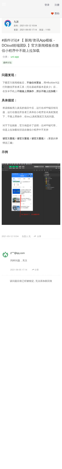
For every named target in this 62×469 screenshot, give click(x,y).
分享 (39, 236)
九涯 (16, 21)
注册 (57, 4)
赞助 (57, 13)
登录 (47, 4)
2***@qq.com (17, 253)
